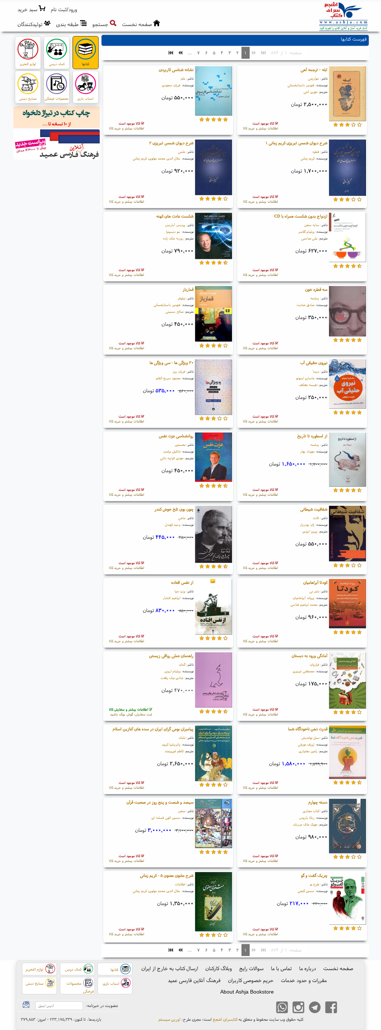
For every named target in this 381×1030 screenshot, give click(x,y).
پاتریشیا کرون (171, 744)
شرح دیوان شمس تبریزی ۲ (171, 143)
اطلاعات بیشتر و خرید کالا (260, 126)
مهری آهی (310, 91)
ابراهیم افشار (171, 597)
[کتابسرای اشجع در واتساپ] (282, 1008)
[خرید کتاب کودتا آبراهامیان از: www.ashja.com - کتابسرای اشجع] (347, 605)
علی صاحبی (309, 238)
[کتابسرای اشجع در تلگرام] (314, 1008)
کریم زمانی (307, 158)
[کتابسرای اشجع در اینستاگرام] (298, 1008)
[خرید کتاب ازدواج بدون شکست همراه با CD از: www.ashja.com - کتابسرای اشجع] (347, 238)
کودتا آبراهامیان (315, 582)
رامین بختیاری (308, 751)
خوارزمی (313, 78)
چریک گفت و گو (314, 875)
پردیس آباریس (175, 224)
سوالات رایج (251, 968)
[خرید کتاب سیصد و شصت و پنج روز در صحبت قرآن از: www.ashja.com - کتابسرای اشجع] (213, 824)
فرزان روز (179, 371)
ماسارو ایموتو (305, 378)
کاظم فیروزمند (174, 751)
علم (183, 78)
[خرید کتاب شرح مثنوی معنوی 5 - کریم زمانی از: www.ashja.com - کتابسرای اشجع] (213, 903)
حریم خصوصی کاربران (250, 980)
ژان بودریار (307, 524)
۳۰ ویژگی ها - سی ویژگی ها (171, 363)
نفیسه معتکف (308, 384)
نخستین (180, 444)
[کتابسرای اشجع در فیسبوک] (331, 1008)
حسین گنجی (306, 890)
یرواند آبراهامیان (303, 597)
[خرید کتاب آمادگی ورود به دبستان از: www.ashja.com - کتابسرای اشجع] (347, 681)
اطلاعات (180, 884)
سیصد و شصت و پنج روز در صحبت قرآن (160, 802)
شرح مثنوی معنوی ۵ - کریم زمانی (166, 875)
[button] (64, 9)
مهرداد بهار (307, 451)
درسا (316, 371)
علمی (181, 151)
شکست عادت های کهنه (174, 216)
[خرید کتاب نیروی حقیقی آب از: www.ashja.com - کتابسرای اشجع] (347, 385)
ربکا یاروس (306, 817)
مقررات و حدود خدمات (304, 980)
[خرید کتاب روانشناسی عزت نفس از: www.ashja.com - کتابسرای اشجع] (213, 458)
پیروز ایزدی (309, 531)
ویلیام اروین (172, 671)
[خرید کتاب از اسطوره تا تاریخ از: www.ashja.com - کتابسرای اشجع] (347, 460)
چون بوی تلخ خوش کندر (173, 509)
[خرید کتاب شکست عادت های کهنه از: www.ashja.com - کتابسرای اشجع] (213, 237)
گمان (182, 664)
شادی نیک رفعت (172, 677)
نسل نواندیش (310, 737)
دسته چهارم (317, 802)
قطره (316, 151)
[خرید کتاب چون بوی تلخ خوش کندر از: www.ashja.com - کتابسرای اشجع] (213, 535)
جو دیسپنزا (173, 231)
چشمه (314, 298)
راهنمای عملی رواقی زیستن (171, 656)
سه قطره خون (316, 289)
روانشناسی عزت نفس (176, 436)
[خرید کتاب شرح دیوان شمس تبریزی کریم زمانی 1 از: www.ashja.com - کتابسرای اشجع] (347, 169)
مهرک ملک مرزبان (305, 824)
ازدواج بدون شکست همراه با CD (300, 216)
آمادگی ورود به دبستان (309, 656)
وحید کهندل (172, 524)
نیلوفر (181, 298)
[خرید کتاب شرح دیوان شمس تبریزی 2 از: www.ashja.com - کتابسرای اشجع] (213, 168)
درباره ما (307, 968)
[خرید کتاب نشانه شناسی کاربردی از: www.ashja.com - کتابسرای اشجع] (213, 92)
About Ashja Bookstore (247, 991)
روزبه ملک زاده (173, 238)
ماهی (181, 517)
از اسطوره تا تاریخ (312, 436)
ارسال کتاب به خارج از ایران (169, 968)
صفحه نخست (338, 968)
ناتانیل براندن (171, 451)
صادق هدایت (305, 304)
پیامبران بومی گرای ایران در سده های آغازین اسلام (153, 729)
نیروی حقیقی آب (313, 363)
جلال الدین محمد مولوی (164, 158)
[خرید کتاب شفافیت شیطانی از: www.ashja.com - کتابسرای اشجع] (347, 534)
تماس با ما (281, 968)
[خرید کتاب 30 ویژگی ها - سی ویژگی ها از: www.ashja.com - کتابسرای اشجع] (213, 388)
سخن (181, 810)
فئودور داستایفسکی (301, 85)
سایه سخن (311, 224)
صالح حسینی (174, 311)
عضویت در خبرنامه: (102, 1005)
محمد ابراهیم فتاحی (304, 604)
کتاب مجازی (311, 810)
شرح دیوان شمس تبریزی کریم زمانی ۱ (296, 143)
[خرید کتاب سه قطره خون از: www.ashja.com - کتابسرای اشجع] (347, 312)
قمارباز (188, 289)
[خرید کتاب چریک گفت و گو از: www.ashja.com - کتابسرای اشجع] (347, 899)
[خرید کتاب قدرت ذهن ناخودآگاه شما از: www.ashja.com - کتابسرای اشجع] (347, 753)
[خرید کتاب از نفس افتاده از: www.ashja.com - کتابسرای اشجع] (213, 608)
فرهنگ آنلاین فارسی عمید (194, 980)
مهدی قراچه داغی (171, 458)
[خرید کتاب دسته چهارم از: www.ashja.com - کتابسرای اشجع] (347, 827)
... (190, 52)
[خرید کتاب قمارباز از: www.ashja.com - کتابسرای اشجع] (213, 315)
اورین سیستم (169, 1019)
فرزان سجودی (171, 85)
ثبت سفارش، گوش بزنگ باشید (130, 712)
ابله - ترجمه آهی (314, 70)
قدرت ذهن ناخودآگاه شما (307, 729)
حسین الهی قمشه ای (165, 817)
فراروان (314, 664)
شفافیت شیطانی (313, 509)
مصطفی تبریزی (303, 671)
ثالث (316, 517)
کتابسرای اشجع (225, 1019)
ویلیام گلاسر (306, 231)
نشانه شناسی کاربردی (176, 70)
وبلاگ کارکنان (218, 968)
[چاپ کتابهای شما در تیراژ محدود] (56, 118)
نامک (182, 737)
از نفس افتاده (182, 582)
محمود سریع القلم (168, 378)
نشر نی (314, 591)
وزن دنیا (180, 591)
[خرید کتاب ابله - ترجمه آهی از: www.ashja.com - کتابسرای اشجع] (347, 95)
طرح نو (314, 884)
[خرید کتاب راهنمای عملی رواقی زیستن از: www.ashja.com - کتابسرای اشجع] (213, 681)
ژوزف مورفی (306, 744)
